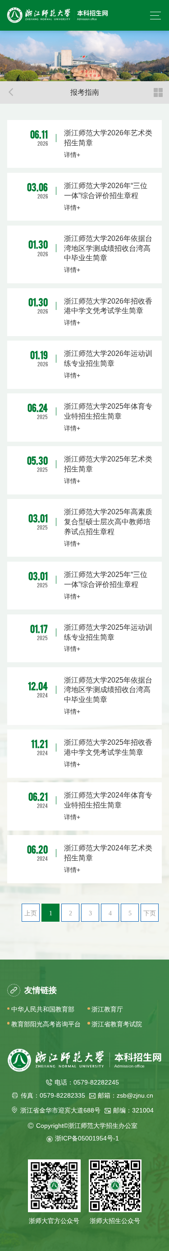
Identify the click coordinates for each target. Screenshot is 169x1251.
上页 (30, 913)
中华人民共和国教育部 (42, 1009)
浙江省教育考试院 (116, 1024)
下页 (149, 913)
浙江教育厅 (107, 1009)
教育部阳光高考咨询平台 (46, 1024)
